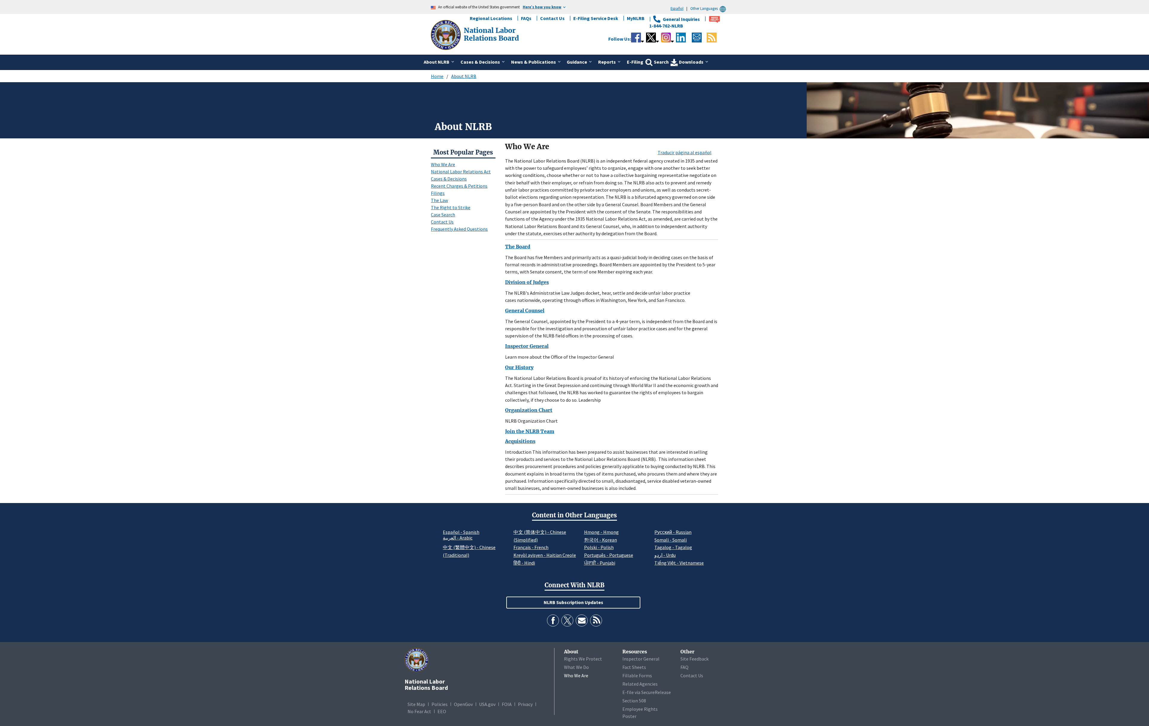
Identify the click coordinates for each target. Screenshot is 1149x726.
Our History (519, 367)
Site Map (416, 704)
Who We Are (443, 164)
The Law (439, 200)
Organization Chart (528, 410)
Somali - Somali (670, 540)
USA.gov (487, 704)
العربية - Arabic (457, 538)
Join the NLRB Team (529, 431)
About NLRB (463, 76)
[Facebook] (553, 620)
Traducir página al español (685, 152)
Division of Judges (527, 282)
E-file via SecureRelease (646, 692)
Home (437, 76)
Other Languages (704, 8)
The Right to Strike (450, 207)
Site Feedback (694, 659)
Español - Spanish (461, 532)
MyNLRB (636, 18)
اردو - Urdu (665, 555)
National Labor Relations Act (461, 172)
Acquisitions (520, 441)
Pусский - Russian (672, 532)
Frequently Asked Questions (459, 229)
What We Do (576, 667)
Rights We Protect (583, 659)
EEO (441, 711)
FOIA (507, 704)
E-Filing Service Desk (595, 18)
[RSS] (596, 620)
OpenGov (463, 704)
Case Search (443, 215)
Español (677, 8)
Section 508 (634, 701)
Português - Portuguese (608, 555)
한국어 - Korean (600, 540)
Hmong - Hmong (601, 532)
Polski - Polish (599, 547)
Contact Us (552, 18)
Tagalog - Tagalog (673, 547)
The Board (517, 247)
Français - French (530, 547)
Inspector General (526, 346)
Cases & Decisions (449, 179)
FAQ (684, 667)
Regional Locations (491, 18)
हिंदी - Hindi (524, 563)
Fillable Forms (637, 675)
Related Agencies (640, 684)
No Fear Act (419, 711)
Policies (439, 704)
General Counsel (524, 311)
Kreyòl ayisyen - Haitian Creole (544, 555)
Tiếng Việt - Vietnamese (679, 563)
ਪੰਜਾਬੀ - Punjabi (599, 563)
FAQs (526, 18)
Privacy (525, 704)
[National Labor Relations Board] (446, 34)
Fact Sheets (634, 667)
